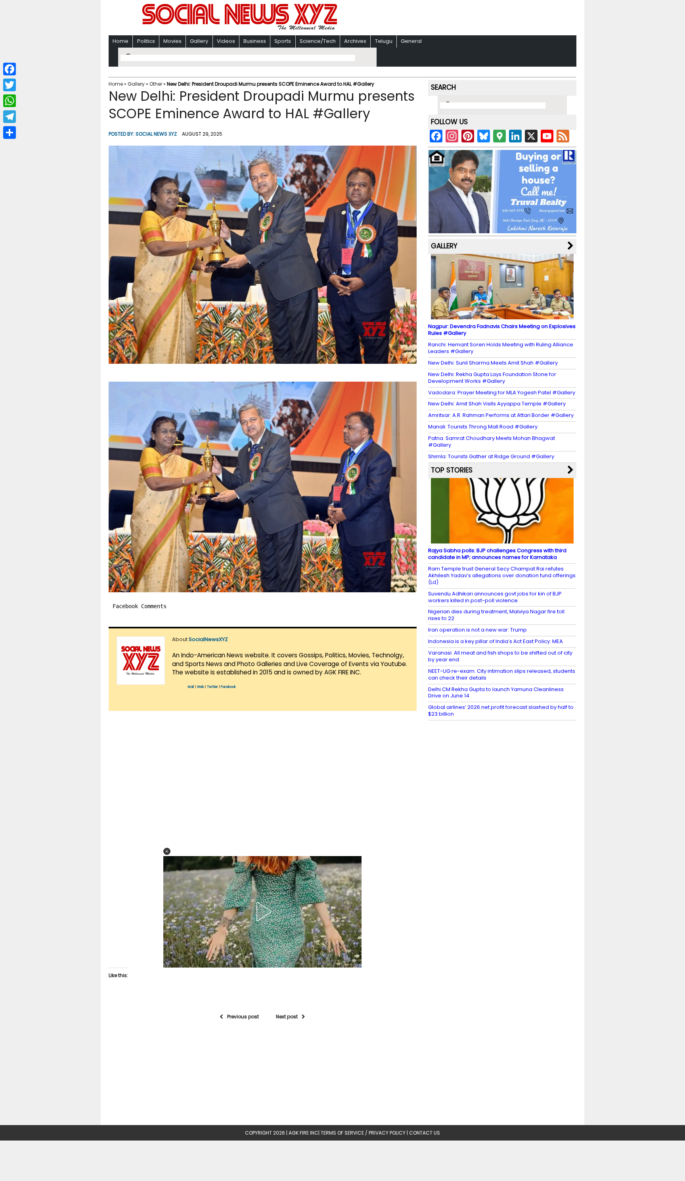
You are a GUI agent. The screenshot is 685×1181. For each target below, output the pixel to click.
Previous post (243, 1016)
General (411, 41)
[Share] (9, 132)
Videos (226, 41)
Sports (282, 41)
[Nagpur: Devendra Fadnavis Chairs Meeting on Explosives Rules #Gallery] (502, 315)
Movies (172, 41)
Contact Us (424, 1132)
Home (120, 41)
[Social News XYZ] (240, 28)
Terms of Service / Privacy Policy (363, 1132)
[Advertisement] (445, 18)
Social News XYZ (156, 134)
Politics (146, 41)
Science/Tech (318, 41)
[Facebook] (9, 69)
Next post (287, 1016)
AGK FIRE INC (303, 1132)
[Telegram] (9, 117)
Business (254, 41)
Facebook (228, 687)
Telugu (383, 41)
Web (200, 687)
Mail (191, 687)
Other (155, 84)
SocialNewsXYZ (208, 639)
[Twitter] (9, 85)
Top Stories (452, 470)
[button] (263, 255)
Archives (355, 41)
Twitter (212, 687)
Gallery (199, 41)
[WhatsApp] (9, 101)
